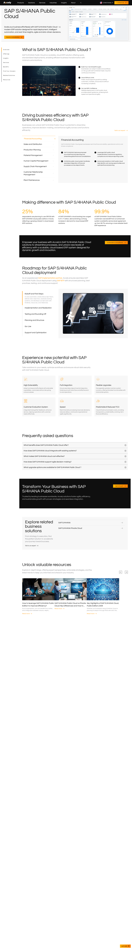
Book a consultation (13, 37)
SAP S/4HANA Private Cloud (70, 528)
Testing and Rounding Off (35, 314)
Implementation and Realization (38, 308)
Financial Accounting (33, 139)
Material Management (33, 155)
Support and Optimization (36, 333)
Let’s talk (124, 946)
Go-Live (28, 326)
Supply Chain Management (35, 166)
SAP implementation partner (50, 278)
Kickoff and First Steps (34, 294)
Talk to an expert (119, 130)
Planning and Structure (34, 320)
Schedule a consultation (115, 242)
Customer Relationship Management (33, 173)
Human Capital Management (36, 161)
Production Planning (32, 150)
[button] (25, 3)
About (73, 3)
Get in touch (119, 486)
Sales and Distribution (33, 144)
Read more (26, 613)
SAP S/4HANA (64, 523)
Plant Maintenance (32, 180)
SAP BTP (60, 281)
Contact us (120, 2)
